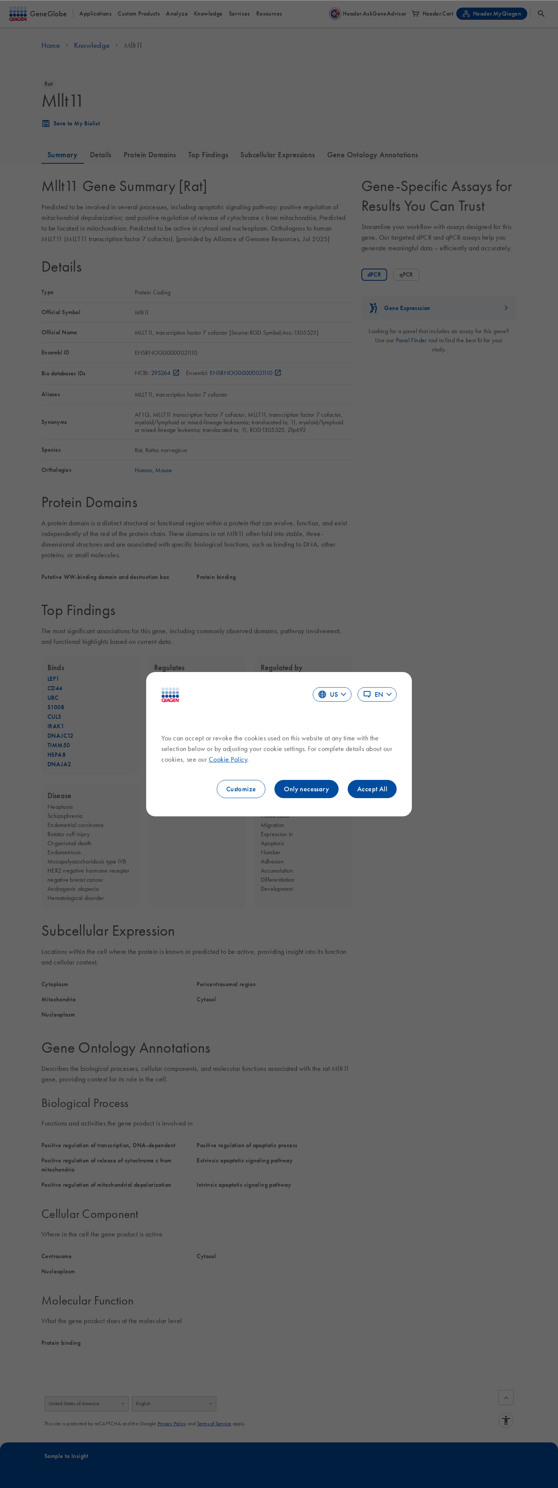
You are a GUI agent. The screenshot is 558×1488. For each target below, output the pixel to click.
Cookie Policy (228, 759)
